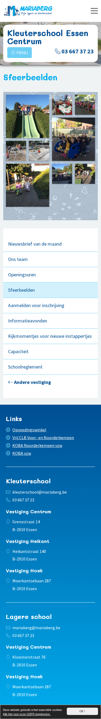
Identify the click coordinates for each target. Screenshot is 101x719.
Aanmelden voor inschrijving (36, 305)
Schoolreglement (25, 367)
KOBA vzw (21, 453)
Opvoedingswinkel (29, 429)
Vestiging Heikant (27, 541)
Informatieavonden (27, 321)
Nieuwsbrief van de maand (35, 244)
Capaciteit (18, 351)
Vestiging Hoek (24, 570)
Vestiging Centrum (28, 511)
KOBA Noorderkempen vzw (37, 445)
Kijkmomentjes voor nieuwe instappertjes (50, 336)
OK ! (82, 711)
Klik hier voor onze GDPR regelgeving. (27, 714)
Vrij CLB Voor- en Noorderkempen (43, 437)
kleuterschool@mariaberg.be (39, 492)
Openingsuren (22, 274)
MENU (21, 52)
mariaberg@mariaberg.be (36, 627)
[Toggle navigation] (94, 11)
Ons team (18, 259)
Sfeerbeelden (21, 290)
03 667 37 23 (77, 51)
